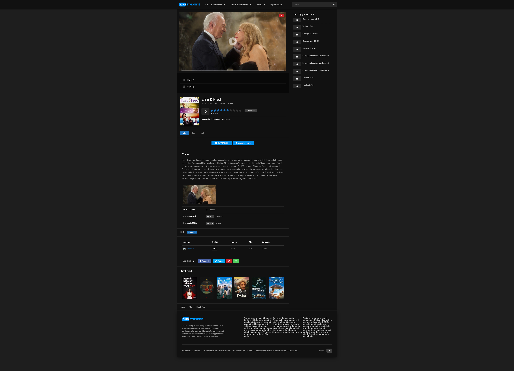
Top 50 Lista (276, 4)
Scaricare (192, 232)
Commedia (205, 119)
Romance (226, 119)
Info (184, 133)
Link (202, 133)
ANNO (259, 4)
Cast (193, 133)
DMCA (321, 351)
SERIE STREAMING (239, 4)
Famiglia (216, 119)
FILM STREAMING (214, 4)
